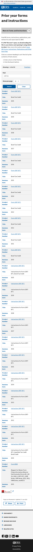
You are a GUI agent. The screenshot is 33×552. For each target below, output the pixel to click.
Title (3, 97)
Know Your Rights (10, 517)
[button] (22, 7)
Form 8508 (14, 464)
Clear (24, 87)
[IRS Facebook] (3, 536)
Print (21, 503)
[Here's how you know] (16, 2)
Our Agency (8, 513)
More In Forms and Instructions (15, 31)
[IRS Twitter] (6, 536)
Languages (8, 525)
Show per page (8, 81)
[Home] (5, 7)
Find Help (27, 67)
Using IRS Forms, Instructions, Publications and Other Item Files (16, 49)
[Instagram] (10, 536)
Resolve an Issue (10, 521)
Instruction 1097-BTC (18, 266)
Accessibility (16, 549)
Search (15, 7)
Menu (29, 7)
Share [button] (10, 503)
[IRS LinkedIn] (13, 536)
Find (4, 73)
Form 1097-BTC (16, 91)
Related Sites (9, 529)
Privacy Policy (16, 546)
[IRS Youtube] (17, 536)
